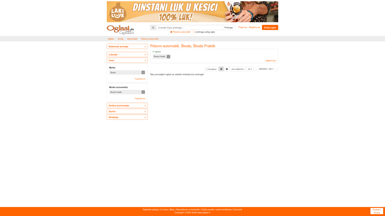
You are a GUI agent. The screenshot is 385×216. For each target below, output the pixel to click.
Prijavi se (243, 27)
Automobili (132, 38)
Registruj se (254, 27)
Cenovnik (237, 209)
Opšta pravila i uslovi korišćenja (216, 209)
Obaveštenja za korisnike (188, 209)
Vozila (120, 38)
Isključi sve (271, 60)
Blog (172, 209)
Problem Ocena (377, 211)
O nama (164, 209)
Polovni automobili (149, 38)
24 (249, 69)
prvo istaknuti (237, 69)
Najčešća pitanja (151, 209)
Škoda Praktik (160, 56)
